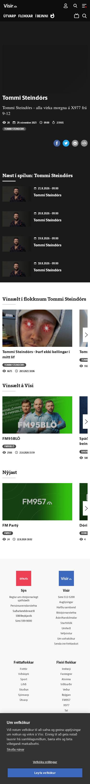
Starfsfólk (66, 623)
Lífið (23, 684)
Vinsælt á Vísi (18, 385)
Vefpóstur (66, 633)
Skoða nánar (15, 749)
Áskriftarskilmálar (66, 618)
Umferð (66, 628)
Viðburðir (66, 684)
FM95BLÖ (11, 439)
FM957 (7, 533)
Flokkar (25, 16)
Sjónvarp (23, 695)
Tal (66, 710)
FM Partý (10, 526)
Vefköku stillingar (45, 762)
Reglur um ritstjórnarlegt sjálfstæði (23, 599)
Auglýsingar (66, 602)
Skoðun (23, 690)
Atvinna (66, 679)
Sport (23, 679)
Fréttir (23, 669)
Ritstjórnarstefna (66, 613)
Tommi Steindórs (14, 129)
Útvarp (24, 700)
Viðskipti (23, 674)
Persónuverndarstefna (24, 606)
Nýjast (9, 472)
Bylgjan (66, 695)
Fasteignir (66, 674)
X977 (66, 705)
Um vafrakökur (66, 639)
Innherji (66, 669)
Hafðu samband (66, 607)
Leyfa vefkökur (45, 773)
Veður (66, 690)
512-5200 (69, 597)
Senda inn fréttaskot (66, 644)
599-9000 (26, 621)
